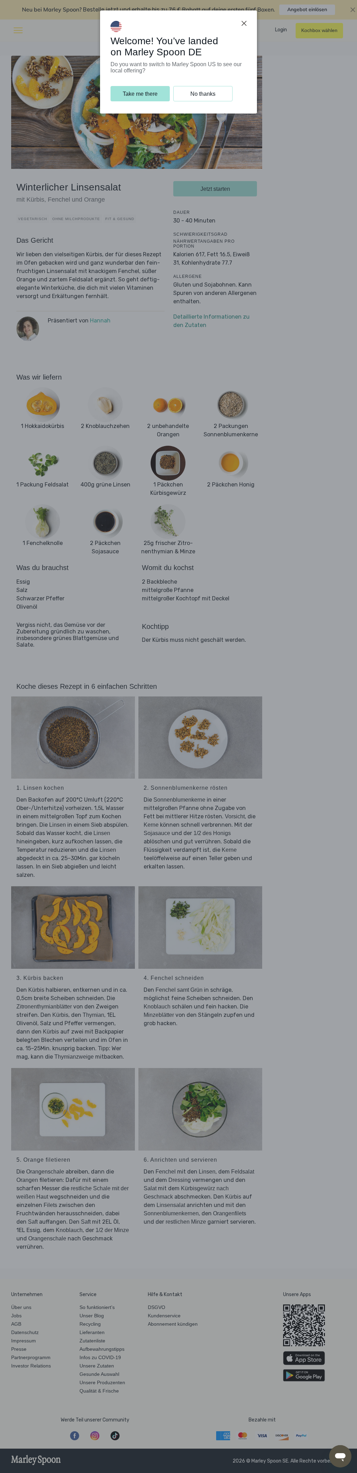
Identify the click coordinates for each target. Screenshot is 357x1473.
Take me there (140, 94)
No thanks (202, 94)
